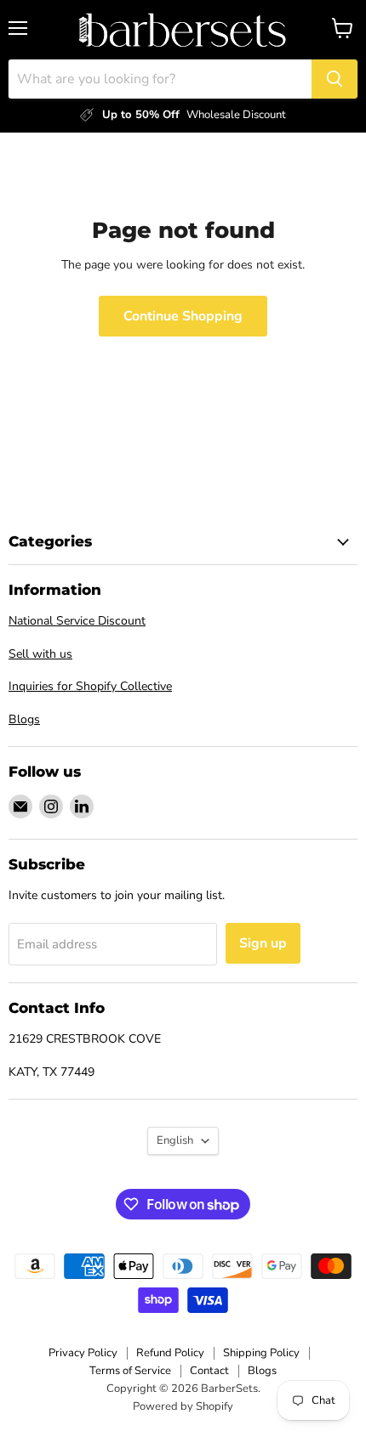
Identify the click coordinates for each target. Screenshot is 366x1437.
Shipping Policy (261, 1353)
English (175, 1140)
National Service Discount (77, 621)
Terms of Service (130, 1370)
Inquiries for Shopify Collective (90, 686)
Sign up (263, 943)
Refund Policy (170, 1353)
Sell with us (40, 654)
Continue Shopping (183, 316)
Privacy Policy (83, 1353)
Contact (209, 1370)
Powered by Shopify (183, 1406)
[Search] (334, 79)
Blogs (24, 719)
